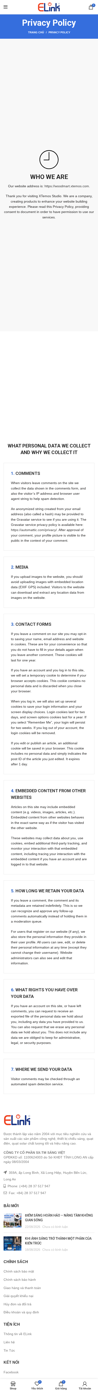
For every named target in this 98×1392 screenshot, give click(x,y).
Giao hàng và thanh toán (22, 1288)
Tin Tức (9, 1350)
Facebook (11, 1372)
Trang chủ (36, 32)
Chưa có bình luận (55, 1227)
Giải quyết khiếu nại (18, 1296)
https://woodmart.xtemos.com (66, 186)
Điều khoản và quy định (21, 1312)
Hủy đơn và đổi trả (17, 1304)
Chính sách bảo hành (20, 1279)
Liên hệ (9, 1342)
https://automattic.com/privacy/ (34, 530)
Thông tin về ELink (18, 1334)
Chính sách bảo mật (19, 1271)
